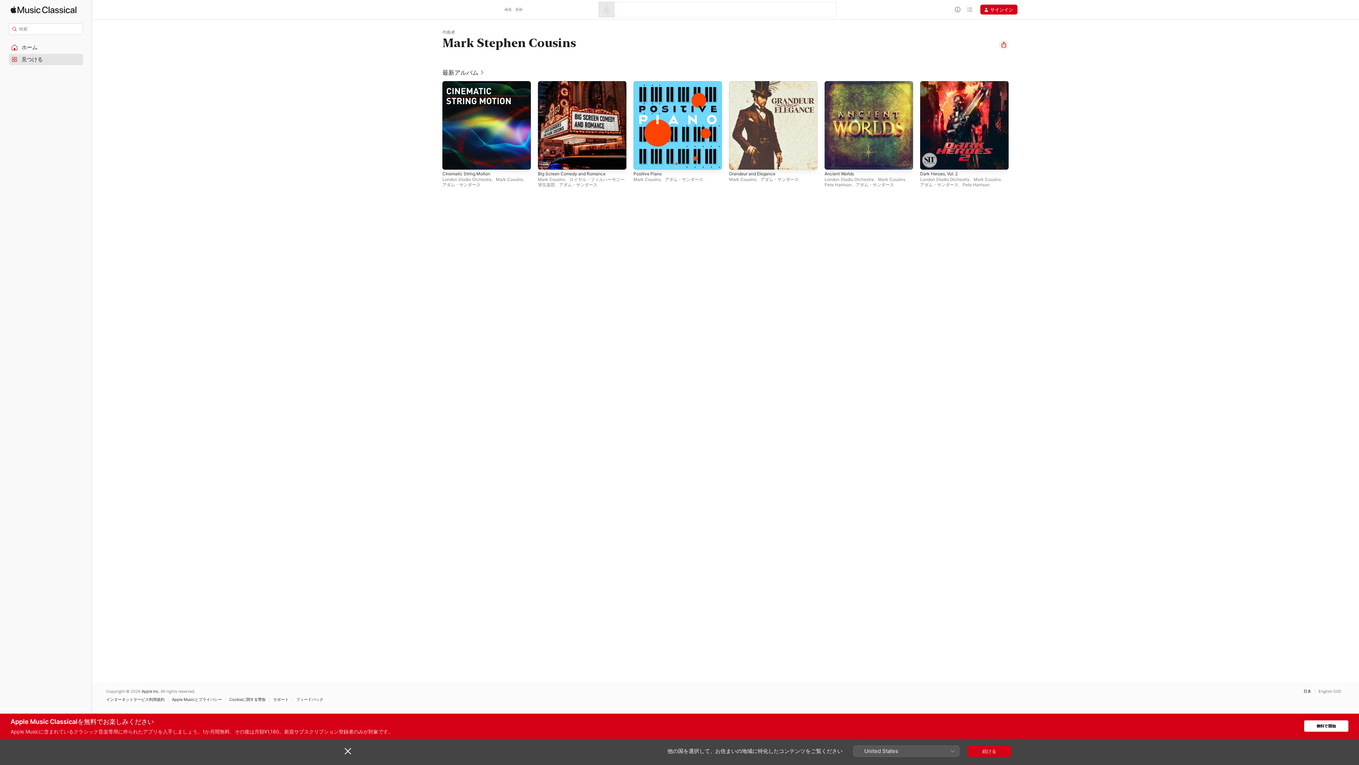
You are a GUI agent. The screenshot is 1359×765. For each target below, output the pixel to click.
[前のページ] (435, 125)
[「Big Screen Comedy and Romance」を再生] (546, 160)
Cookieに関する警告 (247, 700)
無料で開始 (1326, 726)
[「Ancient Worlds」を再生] (833, 160)
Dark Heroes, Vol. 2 (941, 84)
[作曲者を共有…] (1004, 45)
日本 (1307, 691)
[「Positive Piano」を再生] (642, 160)
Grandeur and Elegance (755, 84)
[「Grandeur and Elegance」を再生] (738, 160)
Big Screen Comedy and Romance (575, 84)
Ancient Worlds (841, 84)
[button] (46, 47)
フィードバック (309, 700)
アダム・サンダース (461, 184)
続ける (989, 751)
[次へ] (519, 9)
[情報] (957, 10)
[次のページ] (1016, 125)
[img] (43, 9)
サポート (281, 700)
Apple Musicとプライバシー (197, 700)
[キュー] (969, 10)
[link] (463, 72)
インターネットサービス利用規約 (135, 700)
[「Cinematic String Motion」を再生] (451, 160)
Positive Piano (648, 84)
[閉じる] (348, 751)
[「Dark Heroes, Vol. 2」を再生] (929, 160)
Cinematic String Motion (468, 84)
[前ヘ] (508, 9)
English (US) (1330, 691)
